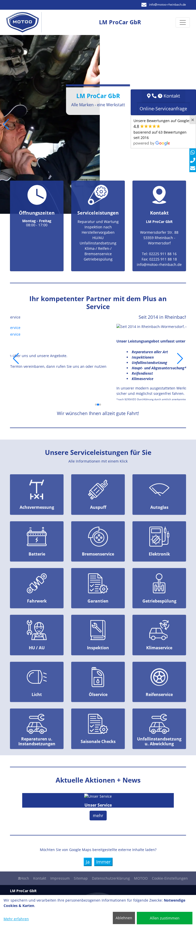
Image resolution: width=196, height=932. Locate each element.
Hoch (24, 878)
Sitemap (81, 878)
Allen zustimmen (164, 918)
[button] (6, 124)
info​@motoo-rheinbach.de (167, 4)
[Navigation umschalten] (183, 22)
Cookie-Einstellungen (170, 878)
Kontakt (39, 878)
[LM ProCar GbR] (25, 22)
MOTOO (141, 878)
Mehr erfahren (16, 918)
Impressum (60, 878)
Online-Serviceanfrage (163, 108)
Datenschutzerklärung (111, 878)
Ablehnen (124, 917)
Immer (103, 862)
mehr (98, 815)
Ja (88, 862)
